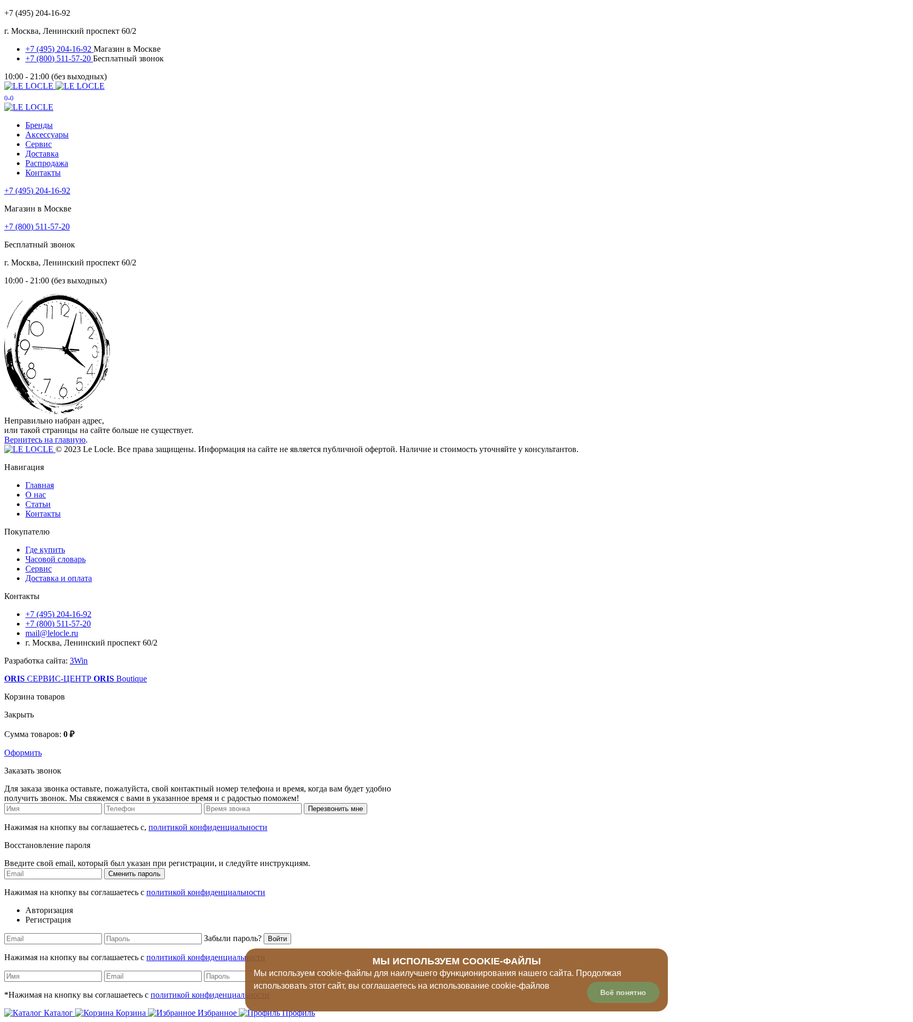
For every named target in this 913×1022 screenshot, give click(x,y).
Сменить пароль (134, 874)
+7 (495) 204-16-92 (59, 48)
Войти (277, 939)
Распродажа (46, 163)
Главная (39, 485)
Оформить (23, 752)
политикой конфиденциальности (207, 827)
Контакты (43, 172)
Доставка (42, 153)
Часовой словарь (55, 559)
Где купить (45, 549)
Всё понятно (623, 992)
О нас (35, 494)
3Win (79, 660)
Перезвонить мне (335, 809)
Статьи (38, 504)
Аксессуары (47, 134)
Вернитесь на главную (45, 439)
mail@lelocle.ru (51, 633)
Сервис (38, 144)
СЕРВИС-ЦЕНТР (49, 678)
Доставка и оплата (58, 578)
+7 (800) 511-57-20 (59, 58)
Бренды (39, 125)
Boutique (120, 678)
